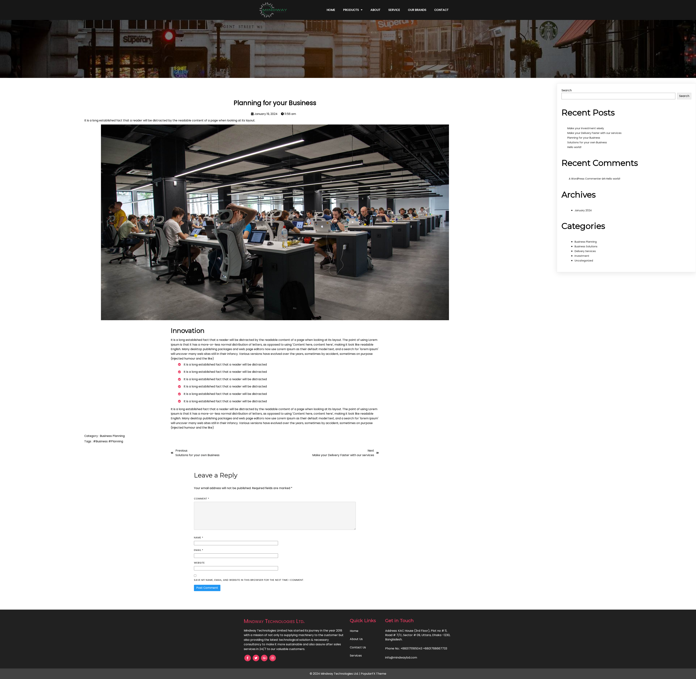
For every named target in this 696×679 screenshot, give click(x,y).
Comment (201, 498)
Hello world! (574, 147)
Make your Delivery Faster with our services (594, 133)
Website (199, 562)
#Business (100, 441)
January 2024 (583, 210)
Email (198, 550)
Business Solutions (586, 246)
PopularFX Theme (373, 674)
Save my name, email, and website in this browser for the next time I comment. (249, 580)
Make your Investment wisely (585, 128)
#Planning (115, 441)
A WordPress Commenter (585, 178)
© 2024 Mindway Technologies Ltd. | (335, 674)
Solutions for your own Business (587, 142)
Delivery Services (585, 251)
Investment (582, 256)
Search (567, 90)
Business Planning (112, 436)
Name (198, 537)
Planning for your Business (583, 138)
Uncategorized (584, 260)
